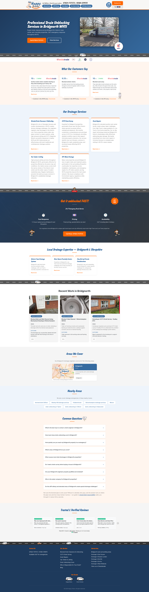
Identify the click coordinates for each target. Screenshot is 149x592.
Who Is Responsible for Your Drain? (70, 565)
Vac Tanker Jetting (75, 6)
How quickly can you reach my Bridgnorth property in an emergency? (65, 442)
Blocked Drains (46, 6)
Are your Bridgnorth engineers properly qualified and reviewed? (64, 472)
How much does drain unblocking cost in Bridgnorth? (61, 435)
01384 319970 (81, 3)
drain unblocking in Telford (73, 407)
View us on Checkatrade (98, 566)
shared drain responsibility (87, 495)
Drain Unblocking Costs (67, 562)
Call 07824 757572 (36, 40)
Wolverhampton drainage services (96, 402)
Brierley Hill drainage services (60, 402)
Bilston (112, 402)
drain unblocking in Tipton (53, 407)
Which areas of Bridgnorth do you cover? (57, 450)
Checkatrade (52, 98)
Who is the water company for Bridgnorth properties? (61, 479)
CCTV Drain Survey (66, 554)
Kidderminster (77, 402)
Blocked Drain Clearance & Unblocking (71, 552)
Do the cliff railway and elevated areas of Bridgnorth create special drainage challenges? (71, 486)
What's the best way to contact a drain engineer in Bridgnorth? (63, 428)
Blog (61, 567)
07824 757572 (69, 3)
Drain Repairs (65, 6)
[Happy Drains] (34, 5)
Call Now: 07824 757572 (74, 234)
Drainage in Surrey (96, 561)
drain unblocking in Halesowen (94, 407)
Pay (116, 6)
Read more (34, 94)
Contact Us (117, 3)
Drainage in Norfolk (96, 559)
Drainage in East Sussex (98, 554)
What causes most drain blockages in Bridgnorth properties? (63, 457)
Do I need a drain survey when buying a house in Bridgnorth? (63, 464)
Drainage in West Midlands (98, 563)
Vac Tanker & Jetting (66, 559)
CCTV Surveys (56, 6)
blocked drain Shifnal (41, 402)
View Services (54, 40)
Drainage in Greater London (99, 556)
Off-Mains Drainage (86, 6)
